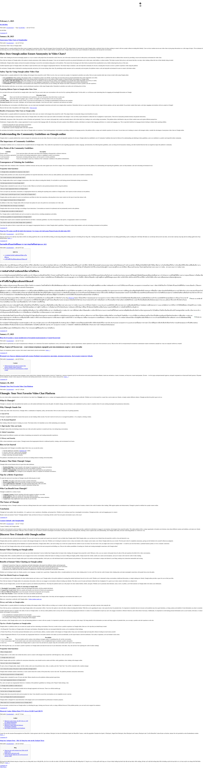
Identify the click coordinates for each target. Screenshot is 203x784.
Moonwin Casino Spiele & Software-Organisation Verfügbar (14, 726)
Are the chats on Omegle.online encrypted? (11, 691)
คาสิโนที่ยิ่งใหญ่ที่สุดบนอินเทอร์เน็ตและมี (16, 259)
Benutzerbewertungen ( (10, 723)
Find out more (33, 108)
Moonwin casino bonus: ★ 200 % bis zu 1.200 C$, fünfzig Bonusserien (16, 721)
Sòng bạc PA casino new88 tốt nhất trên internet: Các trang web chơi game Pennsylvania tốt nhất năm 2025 (35, 231)
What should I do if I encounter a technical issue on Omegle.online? (16, 702)
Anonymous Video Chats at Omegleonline (13, 40)
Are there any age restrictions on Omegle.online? (12, 674)
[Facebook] (140, 3)
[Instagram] (140, 6)
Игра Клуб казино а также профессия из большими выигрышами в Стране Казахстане (30, 338)
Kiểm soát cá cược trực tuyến (12, 753)
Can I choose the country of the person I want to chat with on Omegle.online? (18, 668)
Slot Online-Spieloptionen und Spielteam (15, 728)
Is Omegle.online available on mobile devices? (11, 685)
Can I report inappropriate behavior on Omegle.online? (13, 680)
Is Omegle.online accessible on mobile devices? (12, 211)
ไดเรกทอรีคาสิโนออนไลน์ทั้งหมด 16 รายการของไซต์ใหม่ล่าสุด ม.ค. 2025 (23, 244)
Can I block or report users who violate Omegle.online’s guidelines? (16, 222)
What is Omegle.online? (6, 652)
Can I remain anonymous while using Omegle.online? (13, 177)
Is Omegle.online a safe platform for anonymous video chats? (15, 171)
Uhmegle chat (22, 450)
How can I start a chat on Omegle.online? (10, 663)
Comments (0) (3, 33)
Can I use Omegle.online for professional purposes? (12, 697)
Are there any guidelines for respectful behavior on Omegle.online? (16, 216)
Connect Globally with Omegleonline (12, 520)
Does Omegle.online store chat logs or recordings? (12, 205)
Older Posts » (3, 767)
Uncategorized (10, 27)
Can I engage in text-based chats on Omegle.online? (13, 200)
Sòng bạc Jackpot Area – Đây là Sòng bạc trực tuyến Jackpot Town (22, 740)
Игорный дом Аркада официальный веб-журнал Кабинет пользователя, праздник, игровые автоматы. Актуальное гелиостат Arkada (46, 356)
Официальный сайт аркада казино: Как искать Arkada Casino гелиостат (15, 366)
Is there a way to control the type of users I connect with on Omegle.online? (18, 194)
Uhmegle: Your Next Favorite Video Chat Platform (16, 386)
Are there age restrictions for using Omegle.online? (12, 183)
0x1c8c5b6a (4, 24)
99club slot (71, 298)
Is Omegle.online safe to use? (7, 657)
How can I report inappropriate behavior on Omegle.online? (14, 188)
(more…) (9, 238)
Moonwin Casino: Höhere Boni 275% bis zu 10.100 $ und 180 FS (21, 711)
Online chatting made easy (35, 599)
